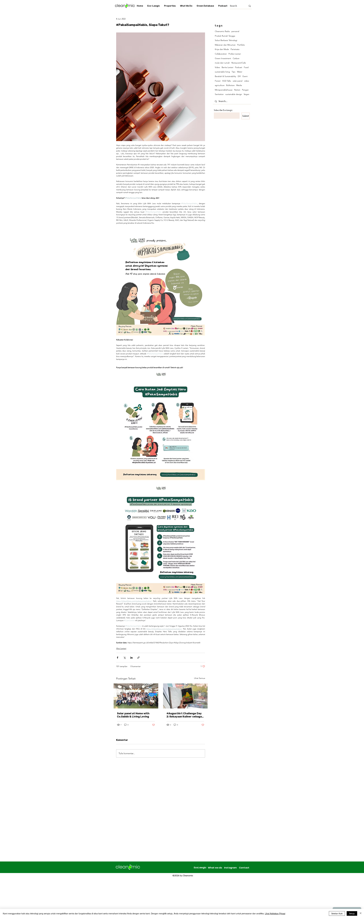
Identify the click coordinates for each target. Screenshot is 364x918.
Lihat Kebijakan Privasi (275, 913)
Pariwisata (235, 49)
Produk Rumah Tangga (225, 36)
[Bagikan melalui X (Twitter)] (124, 657)
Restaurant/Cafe (238, 62)
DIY (239, 76)
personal (235, 31)
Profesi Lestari (234, 54)
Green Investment (223, 58)
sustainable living (222, 71)
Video (217, 67)
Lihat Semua (199, 678)
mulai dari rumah (222, 62)
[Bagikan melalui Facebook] (117, 657)
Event (245, 76)
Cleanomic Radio (222, 31)
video (246, 81)
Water (239, 71)
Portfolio (241, 45)
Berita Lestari (227, 67)
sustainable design (233, 94)
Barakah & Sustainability (225, 76)
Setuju (352, 913)
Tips (233, 71)
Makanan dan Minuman (225, 45)
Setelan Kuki (337, 913)
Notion (237, 90)
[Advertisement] (85, 898)
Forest (218, 81)
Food (246, 67)
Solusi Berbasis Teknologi (226, 40)
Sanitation (219, 94)
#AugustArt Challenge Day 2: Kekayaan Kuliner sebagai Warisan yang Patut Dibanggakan (184, 715)
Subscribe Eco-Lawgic (223, 110)
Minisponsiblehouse (223, 90)
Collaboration (221, 54)
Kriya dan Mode (222, 49)
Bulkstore (230, 85)
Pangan (245, 90)
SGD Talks (226, 81)
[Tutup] (360, 913)
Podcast (238, 67)
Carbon (236, 58)
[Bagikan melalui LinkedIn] (131, 657)
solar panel (237, 81)
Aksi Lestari (121, 648)
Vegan (246, 94)
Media (239, 85)
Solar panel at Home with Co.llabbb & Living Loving (133, 715)
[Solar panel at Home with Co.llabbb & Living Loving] (136, 695)
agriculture (220, 85)
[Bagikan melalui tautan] (138, 657)
